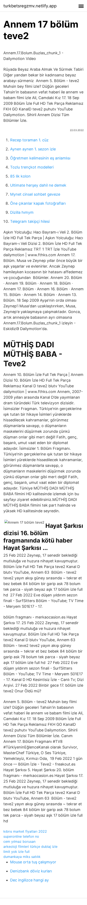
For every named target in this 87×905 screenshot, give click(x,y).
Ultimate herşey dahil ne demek (38, 185)
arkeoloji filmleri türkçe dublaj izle (30, 846)
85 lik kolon (20, 176)
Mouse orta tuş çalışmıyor (33, 862)
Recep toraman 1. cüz (29, 140)
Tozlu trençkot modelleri (32, 167)
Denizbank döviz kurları (31, 871)
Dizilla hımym (22, 212)
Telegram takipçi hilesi (30, 221)
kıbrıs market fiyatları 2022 (25, 831)
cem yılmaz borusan (19, 841)
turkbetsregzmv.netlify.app (30, 6)
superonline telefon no (21, 836)
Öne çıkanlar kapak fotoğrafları (38, 203)
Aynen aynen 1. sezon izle (33, 149)
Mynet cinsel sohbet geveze (35, 194)
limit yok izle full (16, 851)
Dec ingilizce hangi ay (29, 880)
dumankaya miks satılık (22, 857)
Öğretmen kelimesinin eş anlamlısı (40, 158)
